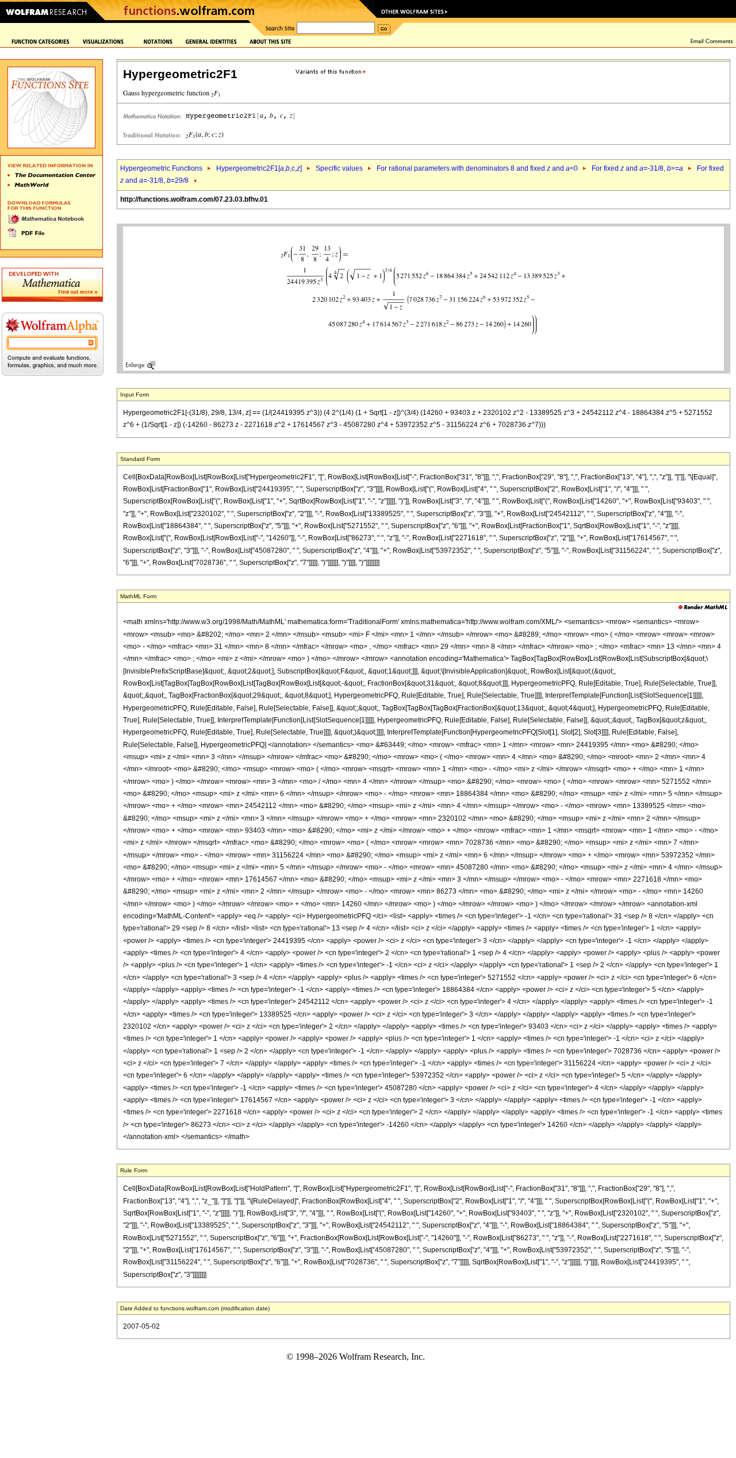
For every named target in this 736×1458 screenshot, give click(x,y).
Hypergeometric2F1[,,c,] (259, 168)
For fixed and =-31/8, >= (637, 168)
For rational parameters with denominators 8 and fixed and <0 (477, 168)
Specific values (339, 168)
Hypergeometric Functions (161, 168)
